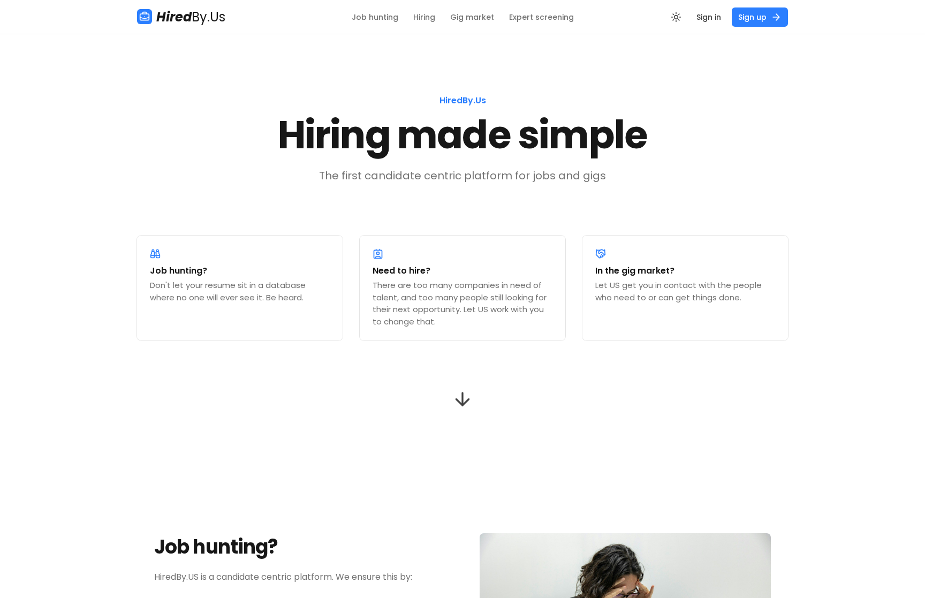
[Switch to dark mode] (676, 17)
